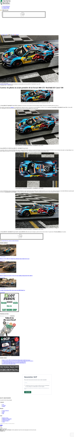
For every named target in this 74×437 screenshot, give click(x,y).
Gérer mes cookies (5, 420)
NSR (3, 413)
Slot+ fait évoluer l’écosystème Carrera (8, 363)
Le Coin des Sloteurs (5, 7)
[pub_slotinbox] (9, 311)
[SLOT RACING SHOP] (24, 17)
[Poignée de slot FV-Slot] (10, 335)
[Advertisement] (37, 26)
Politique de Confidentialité (6, 418)
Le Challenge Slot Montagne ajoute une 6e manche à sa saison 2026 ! (14, 361)
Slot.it (3, 412)
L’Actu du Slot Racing (6, 6)
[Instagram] (1, 425)
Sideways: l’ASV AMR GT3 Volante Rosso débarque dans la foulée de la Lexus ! (16, 359)
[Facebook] (0, 425)
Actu (3, 404)
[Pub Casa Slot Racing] (9, 371)
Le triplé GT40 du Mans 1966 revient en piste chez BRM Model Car (14, 362)
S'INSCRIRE (27, 392)
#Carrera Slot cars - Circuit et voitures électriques (10, 240)
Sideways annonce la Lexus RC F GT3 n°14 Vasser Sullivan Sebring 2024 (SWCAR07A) (17, 360)
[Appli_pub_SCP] (10, 355)
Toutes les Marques (5, 410)
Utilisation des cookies (6, 419)
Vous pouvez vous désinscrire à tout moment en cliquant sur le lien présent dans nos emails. (36, 388)
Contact (3, 421)
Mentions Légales (5, 417)
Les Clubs (4, 405)
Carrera (12, 107)
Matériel (3, 406)
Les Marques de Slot (5, 8)
